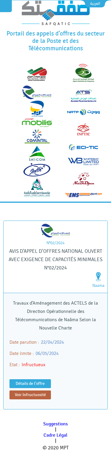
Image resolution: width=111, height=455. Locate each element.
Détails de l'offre (30, 383)
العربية (95, 3)
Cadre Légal (55, 435)
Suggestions (55, 424)
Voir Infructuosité (30, 394)
